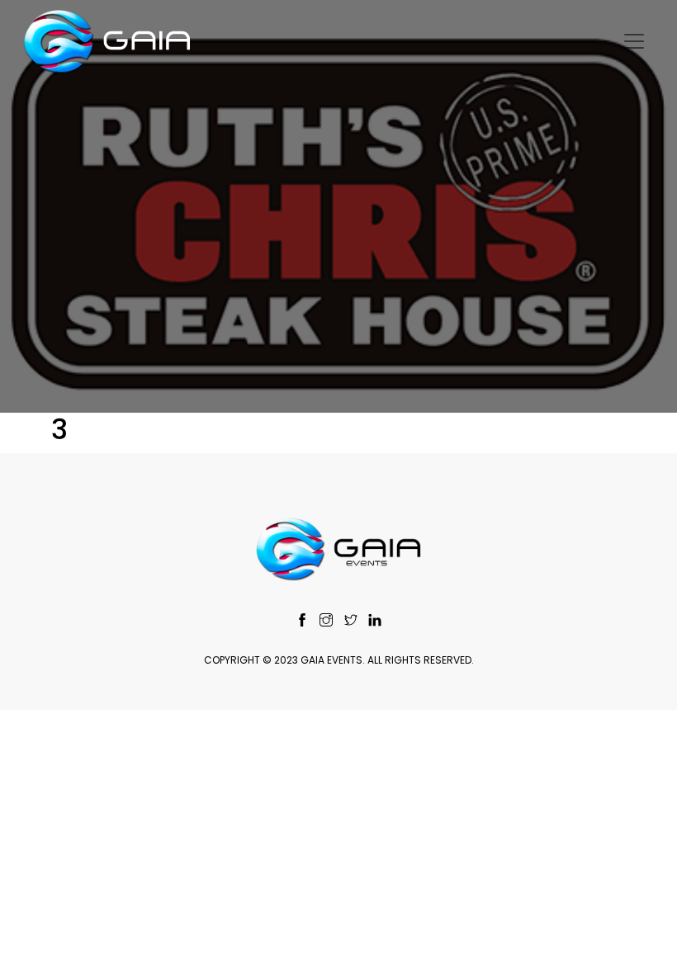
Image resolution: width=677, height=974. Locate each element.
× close (338, 929)
